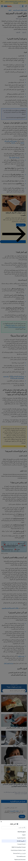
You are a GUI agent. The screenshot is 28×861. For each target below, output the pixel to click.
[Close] (1, 822)
